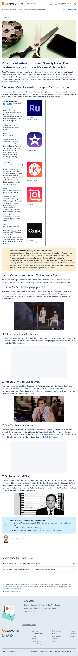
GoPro (14, 230)
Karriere (34, 638)
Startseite (4, 9)
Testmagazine (56, 631)
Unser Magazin (57, 636)
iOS (4, 103)
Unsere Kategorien (38, 644)
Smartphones (27, 9)
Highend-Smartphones (46, 268)
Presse (34, 636)
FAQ (53, 633)
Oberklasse (30, 268)
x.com (72, 636)
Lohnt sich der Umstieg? (33, 528)
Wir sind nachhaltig (71, 9)
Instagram (73, 631)
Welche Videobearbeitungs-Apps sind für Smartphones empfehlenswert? (29, 569)
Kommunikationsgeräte (15, 9)
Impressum (34, 651)
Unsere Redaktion (37, 633)
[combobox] (37, 3)
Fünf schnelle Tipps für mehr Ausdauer (48, 530)
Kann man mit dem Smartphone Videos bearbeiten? (22, 563)
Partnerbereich (37, 641)
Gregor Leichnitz (21, 539)
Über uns (35, 631)
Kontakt (54, 641)
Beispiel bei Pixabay (50, 437)
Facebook (73, 633)
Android (9, 103)
